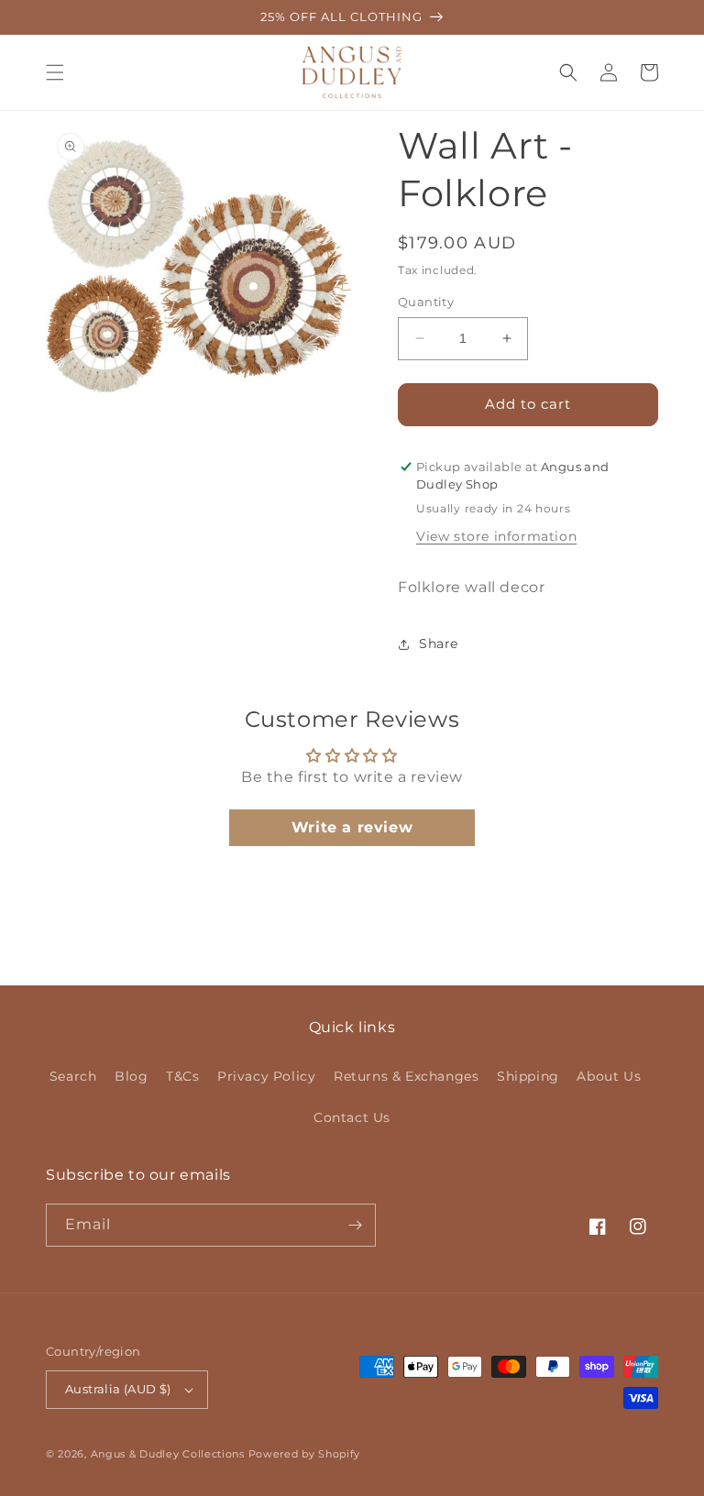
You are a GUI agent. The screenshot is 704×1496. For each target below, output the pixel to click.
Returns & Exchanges (406, 1076)
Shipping (528, 1076)
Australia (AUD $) (118, 1388)
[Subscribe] (355, 1225)
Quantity (426, 301)
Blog (131, 1076)
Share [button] (438, 643)
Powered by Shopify (304, 1453)
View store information (496, 536)
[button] (55, 72)
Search (73, 1076)
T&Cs (182, 1076)
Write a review (352, 827)
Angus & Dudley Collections (168, 1453)
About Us (609, 1076)
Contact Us (352, 1117)
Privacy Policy (266, 1076)
